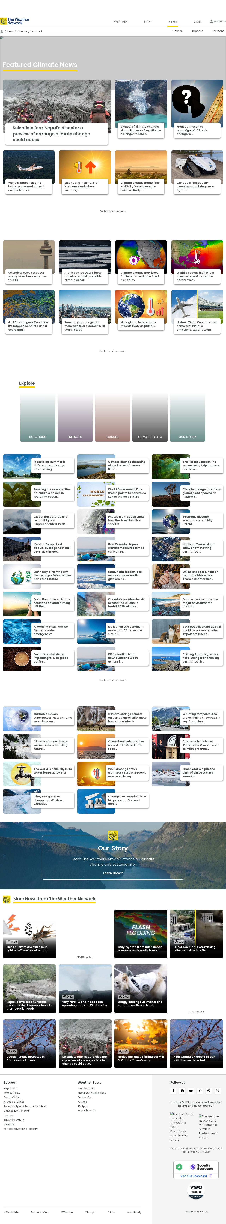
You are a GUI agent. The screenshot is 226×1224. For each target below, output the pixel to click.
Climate (22, 31)
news (10, 31)
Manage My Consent (16, 1110)
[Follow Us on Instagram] (182, 1091)
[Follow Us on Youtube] (191, 1091)
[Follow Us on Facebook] (173, 1091)
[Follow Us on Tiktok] (199, 1091)
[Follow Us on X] (217, 1091)
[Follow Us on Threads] (208, 1091)
